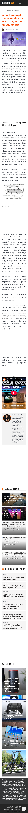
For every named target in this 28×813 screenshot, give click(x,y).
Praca (19, 806)
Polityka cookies (10, 807)
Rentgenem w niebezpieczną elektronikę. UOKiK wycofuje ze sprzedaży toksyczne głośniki (13, 596)
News (12, 10)
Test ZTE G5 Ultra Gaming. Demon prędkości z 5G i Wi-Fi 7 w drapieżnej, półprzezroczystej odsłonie (12, 627)
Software (16, 10)
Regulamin (14, 806)
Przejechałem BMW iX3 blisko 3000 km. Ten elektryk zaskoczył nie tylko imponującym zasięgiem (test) (13, 606)
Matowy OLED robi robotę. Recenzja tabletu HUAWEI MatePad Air (14, 743)
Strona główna (6, 10)
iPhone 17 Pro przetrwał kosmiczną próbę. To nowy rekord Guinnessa (14, 578)
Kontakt (16, 807)
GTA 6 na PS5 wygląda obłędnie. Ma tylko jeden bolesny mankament (13, 587)
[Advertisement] (15, 106)
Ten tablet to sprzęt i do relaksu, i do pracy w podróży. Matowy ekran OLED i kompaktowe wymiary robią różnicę (13, 616)
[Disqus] (14, 466)
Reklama (9, 806)
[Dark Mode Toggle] (24, 809)
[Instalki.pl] (8, 3)
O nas (20, 807)
